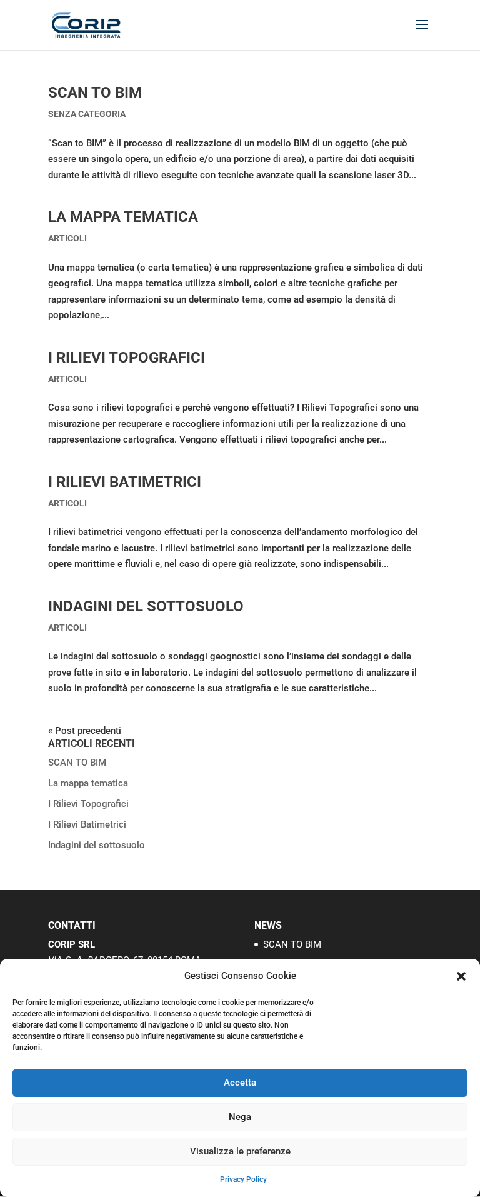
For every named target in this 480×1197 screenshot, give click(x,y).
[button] (461, 976)
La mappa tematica (123, 217)
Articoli (67, 238)
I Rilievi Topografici (126, 357)
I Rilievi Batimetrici (124, 482)
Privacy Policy (243, 1179)
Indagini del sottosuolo (146, 606)
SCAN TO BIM (95, 92)
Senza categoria (87, 114)
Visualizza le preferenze (240, 1151)
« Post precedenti (84, 730)
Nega (240, 1117)
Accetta (240, 1082)
